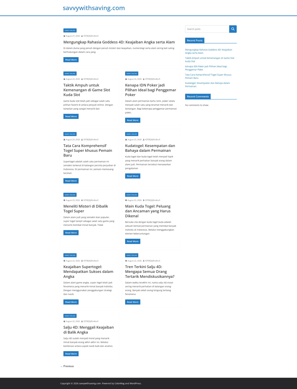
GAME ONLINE (70, 30)
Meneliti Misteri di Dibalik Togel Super (85, 208)
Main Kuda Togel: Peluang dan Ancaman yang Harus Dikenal (148, 211)
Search (233, 29)
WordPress (135, 383)
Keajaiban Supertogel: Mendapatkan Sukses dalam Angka (88, 271)
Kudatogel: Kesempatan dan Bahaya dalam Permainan (150, 148)
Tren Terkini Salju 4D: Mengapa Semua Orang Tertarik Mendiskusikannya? (149, 271)
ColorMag (120, 383)
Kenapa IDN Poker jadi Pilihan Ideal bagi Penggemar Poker (150, 89)
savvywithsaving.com (94, 7)
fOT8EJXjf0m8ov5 (91, 36)
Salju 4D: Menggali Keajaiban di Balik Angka (88, 329)
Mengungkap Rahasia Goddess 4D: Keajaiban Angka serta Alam (119, 41)
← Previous (67, 366)
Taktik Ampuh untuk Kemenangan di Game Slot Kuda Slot (86, 89)
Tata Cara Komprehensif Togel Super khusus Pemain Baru (87, 150)
